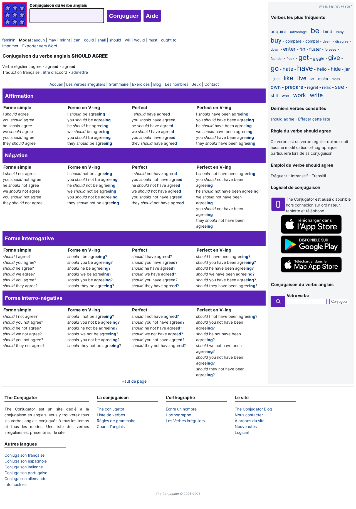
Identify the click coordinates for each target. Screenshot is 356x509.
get (303, 57)
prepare (294, 87)
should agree (282, 119)
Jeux (196, 84)
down (275, 49)
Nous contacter (249, 414)
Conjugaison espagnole (25, 461)
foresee (330, 49)
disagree (341, 41)
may (52, 40)
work (299, 95)
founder (277, 58)
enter (289, 49)
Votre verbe (298, 295)
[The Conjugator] (14, 15)
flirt (302, 49)
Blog (157, 84)
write (316, 95)
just (276, 78)
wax (285, 95)
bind (327, 31)
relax (326, 87)
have (305, 68)
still (274, 95)
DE (348, 6)
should (115, 40)
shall (102, 40)
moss (336, 79)
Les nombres (176, 84)
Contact (211, 84)
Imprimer (10, 45)
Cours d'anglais (111, 426)
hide (336, 69)
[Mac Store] (311, 273)
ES (332, 6)
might (65, 40)
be (315, 30)
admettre (79, 72)
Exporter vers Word (39, 45)
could (89, 40)
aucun (39, 40)
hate (288, 69)
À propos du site (249, 420)
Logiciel (242, 432)
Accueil (56, 84)
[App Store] (311, 232)
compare (293, 41)
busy (340, 32)
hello (322, 69)
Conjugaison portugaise (25, 472)
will (127, 40)
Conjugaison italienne (23, 466)
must (153, 40)
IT (337, 6)
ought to (168, 40)
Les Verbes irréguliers (185, 420)
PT (342, 6)
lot (312, 79)
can (77, 40)
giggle (318, 58)
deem (327, 41)
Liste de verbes (111, 414)
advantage (298, 32)
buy (276, 40)
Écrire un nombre (181, 409)
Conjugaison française (24, 455)
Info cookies (15, 484)
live (301, 78)
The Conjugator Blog (253, 409)
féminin (8, 40)
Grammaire (118, 84)
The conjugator (110, 409)
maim (323, 78)
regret (312, 87)
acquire (278, 31)
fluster (315, 49)
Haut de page (134, 381)
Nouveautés (246, 426)
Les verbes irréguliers (85, 84)
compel (312, 41)
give (334, 57)
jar (347, 69)
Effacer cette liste (314, 119)
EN (326, 6)
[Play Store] (311, 252)
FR (320, 6)
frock (290, 58)
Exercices (141, 84)
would (139, 40)
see (339, 86)
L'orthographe (178, 414)
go (275, 68)
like (288, 78)
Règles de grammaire (116, 420)
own (276, 87)
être (46, 72)
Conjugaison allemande (25, 478)
